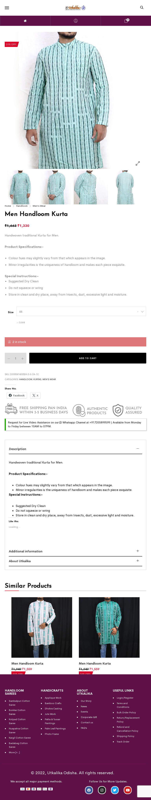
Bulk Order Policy (126, 712)
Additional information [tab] (25, 551)
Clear (22, 322)
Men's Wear (39, 205)
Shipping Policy (125, 736)
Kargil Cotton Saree (20, 737)
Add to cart (88, 358)
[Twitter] (115, 790)
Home (8, 205)
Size (11, 312)
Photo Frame (52, 734)
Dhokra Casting (53, 708)
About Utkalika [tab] (20, 561)
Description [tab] (17, 449)
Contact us (87, 722)
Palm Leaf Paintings (55, 728)
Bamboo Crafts (53, 703)
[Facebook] (89, 790)
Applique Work (53, 697)
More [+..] (14, 752)
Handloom (22, 205)
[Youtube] (128, 790)
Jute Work (50, 714)
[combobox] (81, 311)
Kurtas (37, 379)
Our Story (86, 701)
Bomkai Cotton (17, 710)
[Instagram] (102, 790)
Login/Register (125, 697)
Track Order (123, 741)
